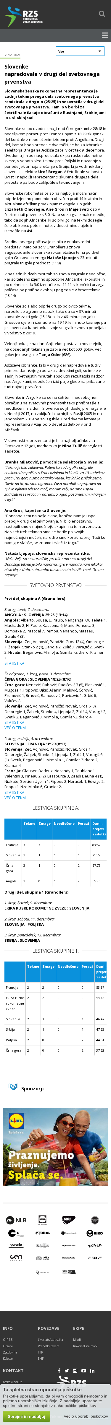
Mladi (77, 1340)
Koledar (8, 1358)
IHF (40, 1352)
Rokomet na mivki (85, 1346)
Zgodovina (10, 1352)
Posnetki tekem (48, 1346)
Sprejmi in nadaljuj (26, 1416)
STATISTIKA (14, 663)
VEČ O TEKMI (15, 727)
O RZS (7, 1340)
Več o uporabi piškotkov (86, 1416)
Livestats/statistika (50, 1340)
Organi (8, 1346)
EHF (41, 1358)
